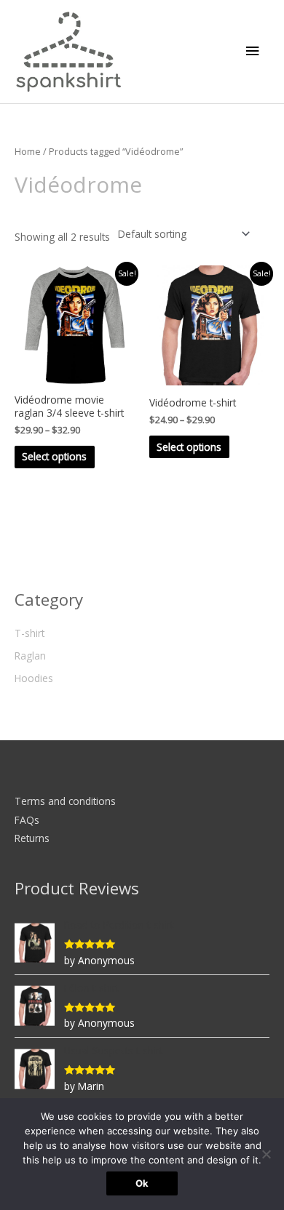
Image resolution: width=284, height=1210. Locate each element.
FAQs (27, 820)
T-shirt (29, 633)
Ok (142, 1183)
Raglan (30, 655)
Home (28, 151)
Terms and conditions (65, 801)
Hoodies (34, 678)
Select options (54, 456)
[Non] (266, 1154)
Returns (32, 838)
